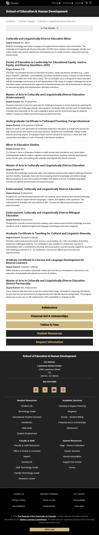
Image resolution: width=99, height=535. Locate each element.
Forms (72, 467)
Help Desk (27, 428)
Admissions (72, 428)
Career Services (72, 451)
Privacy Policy (18, 500)
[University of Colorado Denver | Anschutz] (12, 3)
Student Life (27, 406)
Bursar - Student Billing (72, 417)
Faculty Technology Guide (26, 473)
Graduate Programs (26, 21)
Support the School (72, 462)
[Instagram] (63, 393)
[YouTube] (54, 393)
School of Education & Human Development (36, 11)
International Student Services (26, 417)
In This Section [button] (48, 28)
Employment (49, 506)
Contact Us (18, 494)
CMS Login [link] (50, 529)
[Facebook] (36, 393)
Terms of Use (49, 500)
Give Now (79, 506)
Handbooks (26, 422)
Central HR (26, 462)
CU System (79, 494)
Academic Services (72, 400)
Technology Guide (27, 411)
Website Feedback (49, 494)
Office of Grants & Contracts (26, 451)
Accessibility (79, 500)
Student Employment (27, 433)
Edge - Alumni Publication (72, 445)
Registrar (72, 411)
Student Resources (27, 400)
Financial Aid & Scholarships (72, 422)
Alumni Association (72, 456)
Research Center (27, 478)
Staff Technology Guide (27, 467)
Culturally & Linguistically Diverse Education (57, 21)
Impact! (26, 456)
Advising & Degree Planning (72, 406)
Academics (11, 21)
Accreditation (18, 506)
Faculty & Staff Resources (26, 445)
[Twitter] (45, 393)
